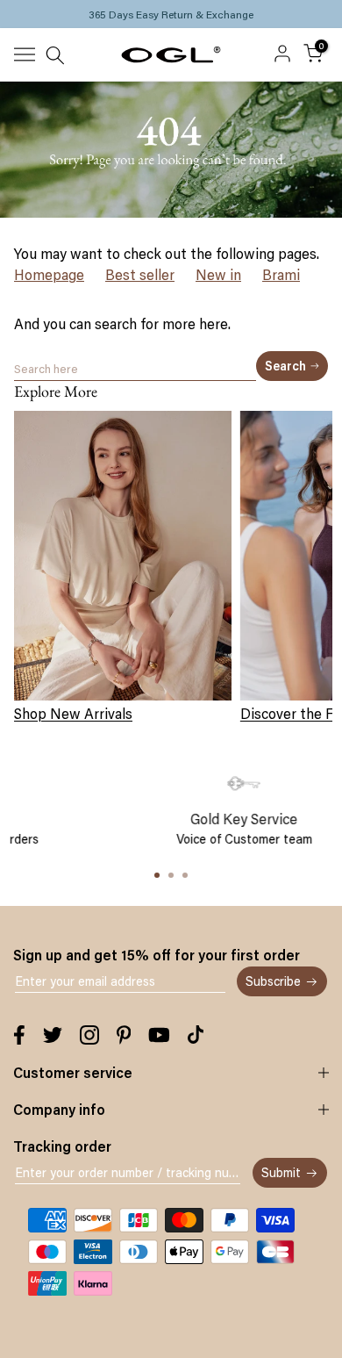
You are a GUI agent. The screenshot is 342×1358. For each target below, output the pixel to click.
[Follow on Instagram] (89, 1034)
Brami (281, 274)
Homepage (49, 274)
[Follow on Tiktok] (195, 1034)
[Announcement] (171, 14)
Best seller (140, 274)
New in (218, 274)
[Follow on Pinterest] (124, 1034)
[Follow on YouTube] (159, 1034)
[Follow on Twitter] (52, 1034)
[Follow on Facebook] (19, 1034)
